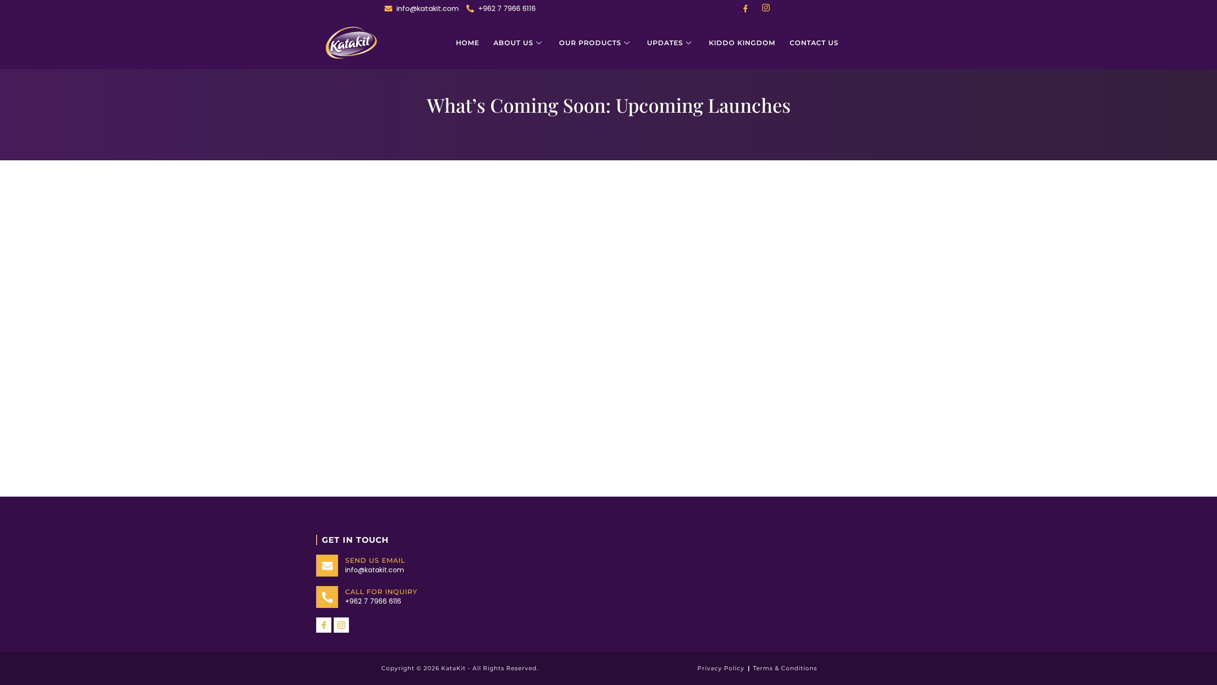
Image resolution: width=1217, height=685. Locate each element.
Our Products (590, 43)
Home (467, 43)
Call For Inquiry (381, 591)
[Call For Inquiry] (327, 597)
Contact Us (814, 43)
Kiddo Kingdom (742, 43)
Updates (665, 43)
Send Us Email (375, 560)
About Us (513, 43)
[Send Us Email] (327, 566)
